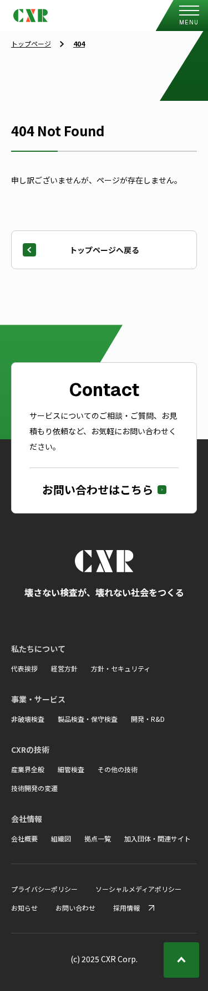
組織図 (61, 838)
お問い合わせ (75, 907)
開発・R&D (148, 718)
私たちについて (38, 648)
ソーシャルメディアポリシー (138, 889)
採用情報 (126, 907)
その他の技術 (118, 769)
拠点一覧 (97, 838)
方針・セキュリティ (120, 668)
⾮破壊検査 (27, 718)
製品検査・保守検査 (88, 718)
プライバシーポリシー (44, 889)
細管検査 (71, 769)
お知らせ (24, 907)
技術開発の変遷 (34, 788)
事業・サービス (38, 699)
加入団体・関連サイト (157, 838)
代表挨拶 (24, 668)
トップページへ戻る (104, 249)
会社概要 (24, 838)
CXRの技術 (30, 749)
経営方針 (64, 668)
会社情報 (26, 818)
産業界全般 (27, 769)
